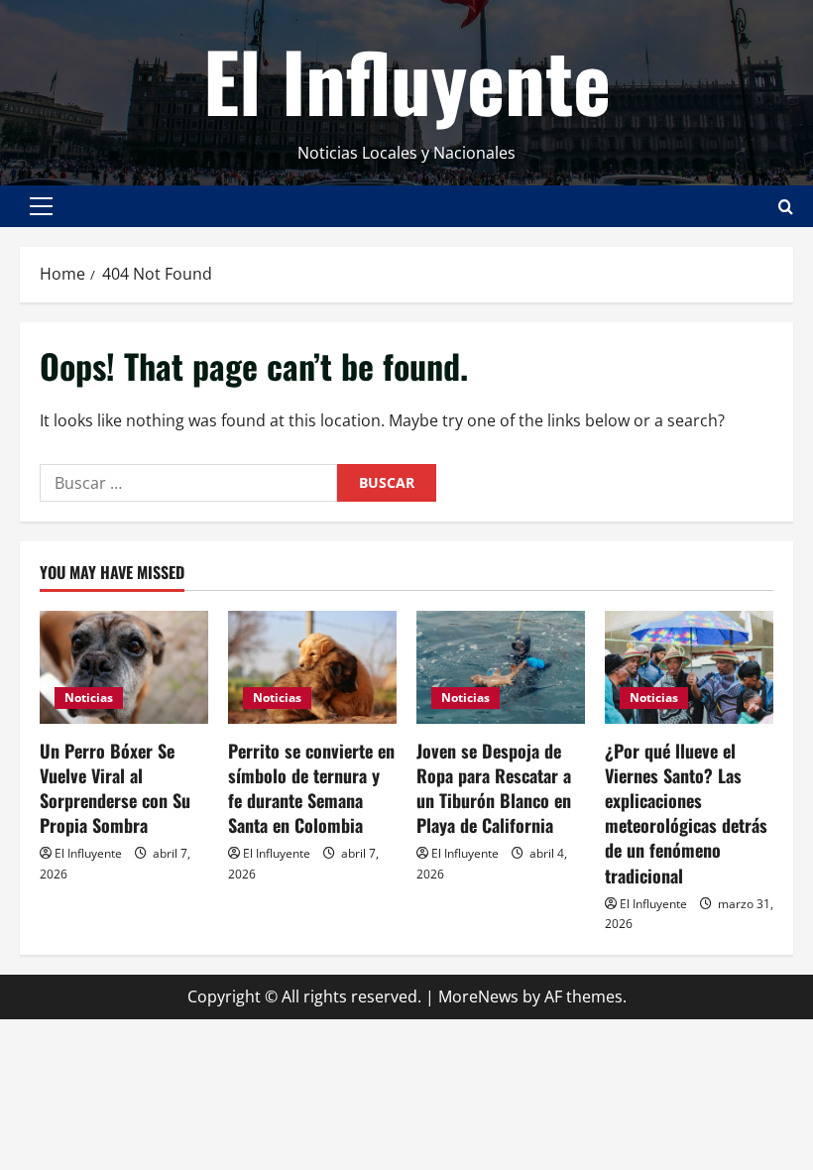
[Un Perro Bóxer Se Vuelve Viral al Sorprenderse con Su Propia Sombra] (124, 667)
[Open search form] (785, 206)
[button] (41, 206)
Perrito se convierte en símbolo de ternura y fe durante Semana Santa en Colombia (311, 788)
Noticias (88, 697)
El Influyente (407, 79)
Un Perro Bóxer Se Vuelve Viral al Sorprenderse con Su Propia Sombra (115, 788)
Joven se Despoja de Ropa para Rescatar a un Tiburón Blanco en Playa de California (493, 788)
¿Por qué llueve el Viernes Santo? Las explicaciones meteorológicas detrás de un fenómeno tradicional (686, 813)
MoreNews (478, 996)
